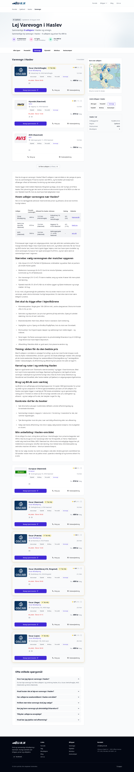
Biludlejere (44, 751)
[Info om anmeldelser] (81, 67)
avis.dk (74, 233)
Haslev (30, 9)
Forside (94, 3)
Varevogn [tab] (37, 50)
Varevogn (111, 104)
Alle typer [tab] (16, 50)
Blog (111, 3)
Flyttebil (93, 108)
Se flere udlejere (47, 166)
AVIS (30, 137)
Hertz (30, 104)
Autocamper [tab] (67, 50)
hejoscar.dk (75, 217)
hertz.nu (74, 225)
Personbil (102, 104)
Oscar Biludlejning (35, 70)
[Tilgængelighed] (29, 117)
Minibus (101, 108)
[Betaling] (29, 83)
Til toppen (119, 766)
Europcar (32, 471)
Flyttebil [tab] (47, 50)
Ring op (57, 90)
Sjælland (22, 9)
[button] (101, 79)
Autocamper (110, 108)
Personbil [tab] (27, 50)
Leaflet (107, 88)
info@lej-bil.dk (102, 746)
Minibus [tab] (57, 50)
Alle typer (93, 104)
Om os (119, 3)
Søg (42, 748)
